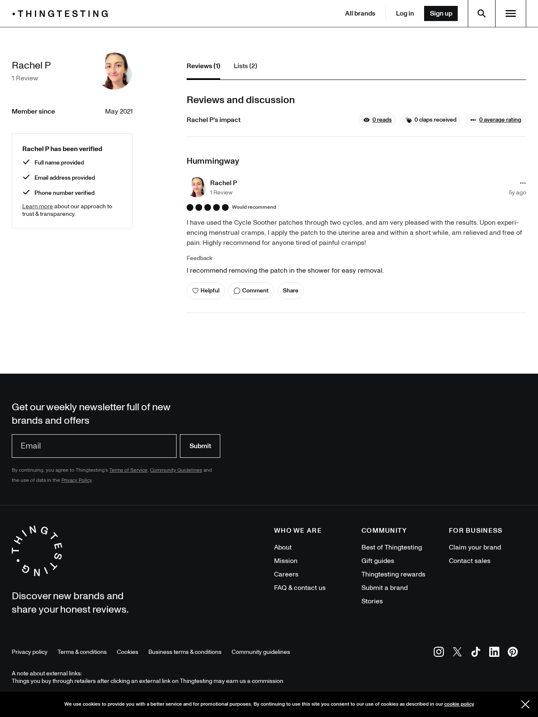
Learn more (37, 206)
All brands (360, 13)
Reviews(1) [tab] (203, 66)
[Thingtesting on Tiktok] (476, 653)
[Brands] (62, 13)
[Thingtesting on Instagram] (439, 653)
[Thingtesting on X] (457, 653)
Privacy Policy (76, 480)
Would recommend (254, 207)
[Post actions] (523, 183)
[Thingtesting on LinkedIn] (494, 653)
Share (290, 291)
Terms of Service (128, 470)
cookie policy (459, 704)
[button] (377, 120)
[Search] (482, 13)
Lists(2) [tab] (245, 66)
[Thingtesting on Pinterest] (513, 653)
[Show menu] (511, 13)
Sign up (441, 13)
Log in (405, 13)
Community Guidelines (176, 470)
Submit (200, 446)
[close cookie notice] (525, 704)
